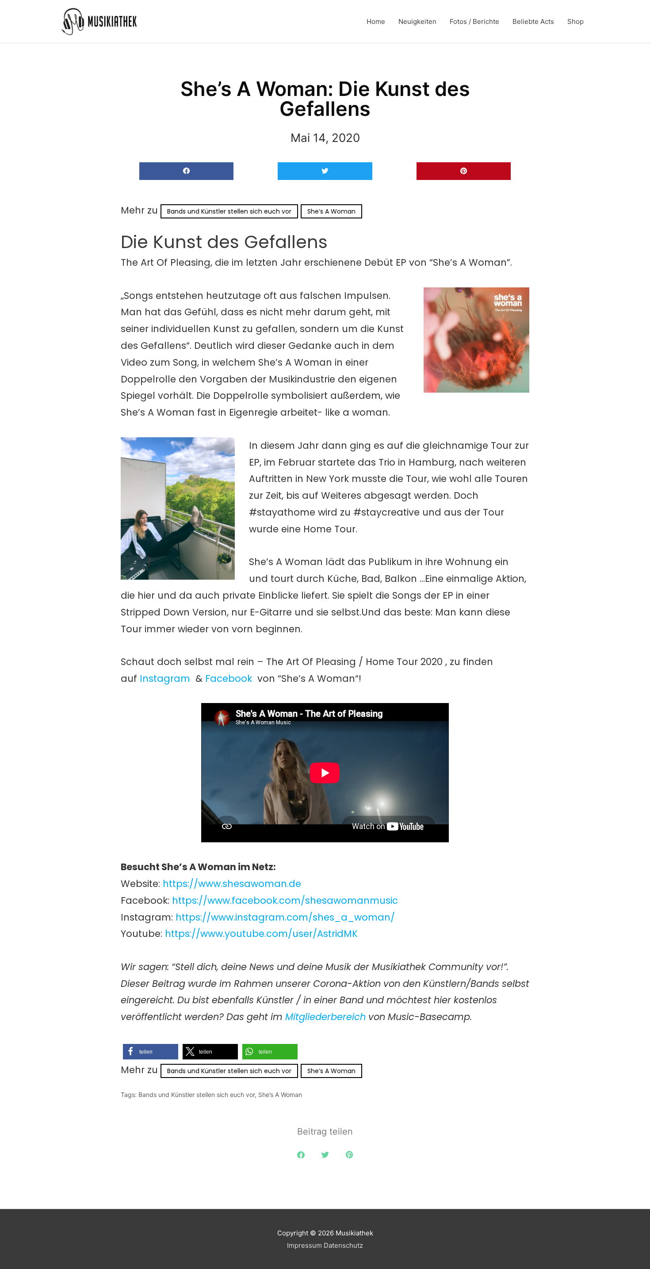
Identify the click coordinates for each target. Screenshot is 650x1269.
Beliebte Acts (533, 21)
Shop (575, 21)
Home (376, 21)
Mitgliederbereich (326, 1016)
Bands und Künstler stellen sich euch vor (229, 211)
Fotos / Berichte (474, 21)
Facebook (228, 678)
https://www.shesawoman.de (232, 883)
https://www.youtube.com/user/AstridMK (261, 933)
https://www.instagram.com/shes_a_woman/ (285, 917)
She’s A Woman (331, 211)
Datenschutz (343, 1245)
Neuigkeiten (417, 21)
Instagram (165, 678)
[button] (186, 171)
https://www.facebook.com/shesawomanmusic (285, 900)
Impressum (304, 1245)
